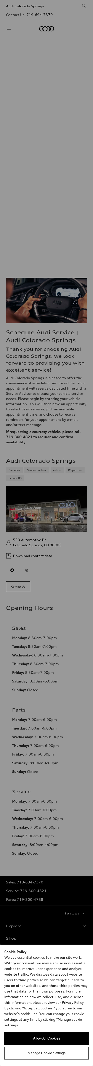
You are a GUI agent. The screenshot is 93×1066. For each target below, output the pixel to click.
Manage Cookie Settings (47, 1053)
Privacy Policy (72, 1002)
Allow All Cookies (46, 1038)
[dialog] (46, 1005)
